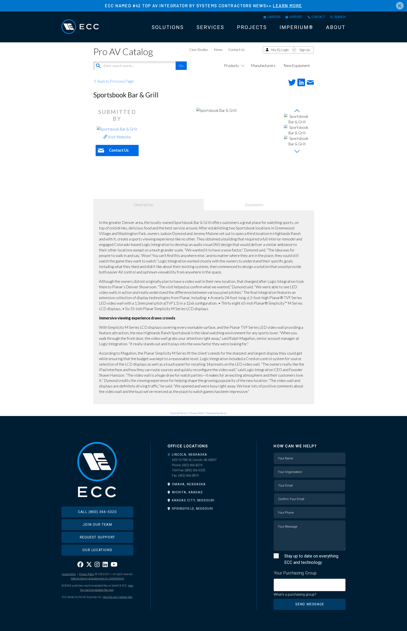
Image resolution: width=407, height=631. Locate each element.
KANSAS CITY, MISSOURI (193, 500)
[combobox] (310, 585)
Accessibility (69, 574)
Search (340, 17)
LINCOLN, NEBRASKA (190, 454)
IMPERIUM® (296, 27)
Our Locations (97, 550)
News (218, 49)
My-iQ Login (280, 50)
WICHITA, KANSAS (187, 492)
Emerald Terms (178, 413)
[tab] (204, 454)
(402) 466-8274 (192, 465)
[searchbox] (276, 582)
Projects (252, 27)
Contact (318, 17)
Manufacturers (263, 65)
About (336, 27)
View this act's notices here (117, 597)
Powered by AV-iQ (216, 413)
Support (296, 17)
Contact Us (236, 49)
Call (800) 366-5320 (97, 512)
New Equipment (297, 65)
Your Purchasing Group (295, 573)
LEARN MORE (287, 5)
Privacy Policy (197, 413)
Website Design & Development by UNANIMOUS (97, 578)
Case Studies (198, 49)
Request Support (97, 537)
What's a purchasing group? (295, 594)
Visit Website (119, 137)
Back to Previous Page (115, 81)
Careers (273, 17)
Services (210, 27)
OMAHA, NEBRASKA (189, 484)
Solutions (168, 27)
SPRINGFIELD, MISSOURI (192, 508)
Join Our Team (97, 525)
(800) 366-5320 (195, 470)
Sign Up (305, 50)
